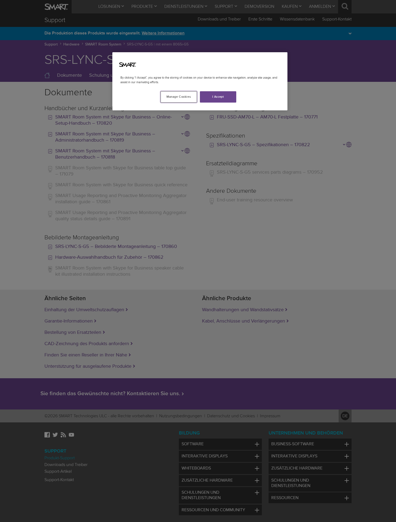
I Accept (218, 97)
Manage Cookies (178, 97)
